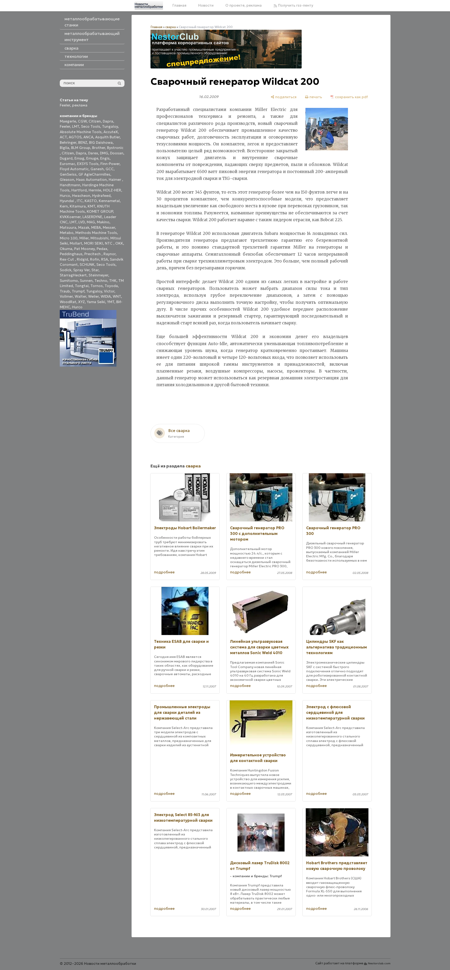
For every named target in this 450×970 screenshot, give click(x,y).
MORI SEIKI (93, 243)
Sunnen (86, 280)
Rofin (94, 259)
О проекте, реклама (243, 5)
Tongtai (82, 286)
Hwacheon (81, 195)
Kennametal (109, 201)
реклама (79, 105)
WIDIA (106, 296)
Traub (65, 291)
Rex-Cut (67, 259)
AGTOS (75, 137)
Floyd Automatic (74, 169)
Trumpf (78, 291)
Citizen (95, 121)
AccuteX (110, 132)
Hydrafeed (101, 195)
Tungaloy (110, 126)
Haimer (115, 179)
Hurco (65, 195)
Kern (64, 206)
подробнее (164, 572)
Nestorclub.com (379, 963)
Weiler (93, 296)
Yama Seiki (96, 302)
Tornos (96, 286)
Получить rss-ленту (295, 5)
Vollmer (66, 296)
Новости (206, 5)
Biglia (64, 147)
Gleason (67, 179)
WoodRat (68, 302)
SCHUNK (87, 264)
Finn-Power (110, 163)
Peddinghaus (71, 254)
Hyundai (67, 201)
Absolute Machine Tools (81, 132)
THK (112, 280)
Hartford (79, 190)
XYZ (81, 302)
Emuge (92, 158)
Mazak (83, 227)
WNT (117, 296)
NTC (109, 243)
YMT (110, 302)
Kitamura (78, 206)
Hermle (95, 190)
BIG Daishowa (101, 142)
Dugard (66, 158)
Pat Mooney (84, 248)
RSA (104, 259)
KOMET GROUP (100, 211)
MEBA (96, 227)
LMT (75, 126)
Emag (79, 158)
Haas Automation (91, 179)
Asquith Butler (107, 137)
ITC (80, 201)
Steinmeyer (98, 275)
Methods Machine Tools (96, 232)
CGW (82, 121)
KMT (91, 206)
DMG (104, 153)
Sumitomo (69, 280)
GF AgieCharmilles (94, 174)
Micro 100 (68, 238)
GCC (110, 169)
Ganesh (97, 169)
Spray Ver (81, 270)
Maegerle (68, 121)
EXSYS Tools (88, 163)
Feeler (65, 105)
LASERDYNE (92, 217)
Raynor (109, 254)
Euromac (67, 163)
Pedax (102, 248)
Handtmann (70, 185)
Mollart (76, 243)
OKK (119, 243)
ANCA (88, 137)
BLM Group (80, 147)
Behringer (68, 142)
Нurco (77, 307)
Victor (109, 291)
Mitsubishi (99, 238)
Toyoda (111, 286)
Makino (103, 222)
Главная (179, 5)
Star (95, 270)
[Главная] (149, 5)
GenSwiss (68, 174)
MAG (91, 222)
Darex (93, 153)
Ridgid (82, 259)
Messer (109, 227)
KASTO (91, 201)
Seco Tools (90, 126)
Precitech (93, 254)
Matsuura (68, 227)
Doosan (116, 153)
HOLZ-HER (112, 190)
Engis (105, 158)
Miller (84, 238)
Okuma (66, 248)
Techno (100, 280)
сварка (170, 27)
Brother (98, 147)
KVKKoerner (70, 217)
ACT (63, 137)
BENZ (82, 142)
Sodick (65, 270)
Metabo (66, 232)
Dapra (108, 121)
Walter (80, 296)
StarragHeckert (73, 275)
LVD (81, 222)
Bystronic (115, 147)
